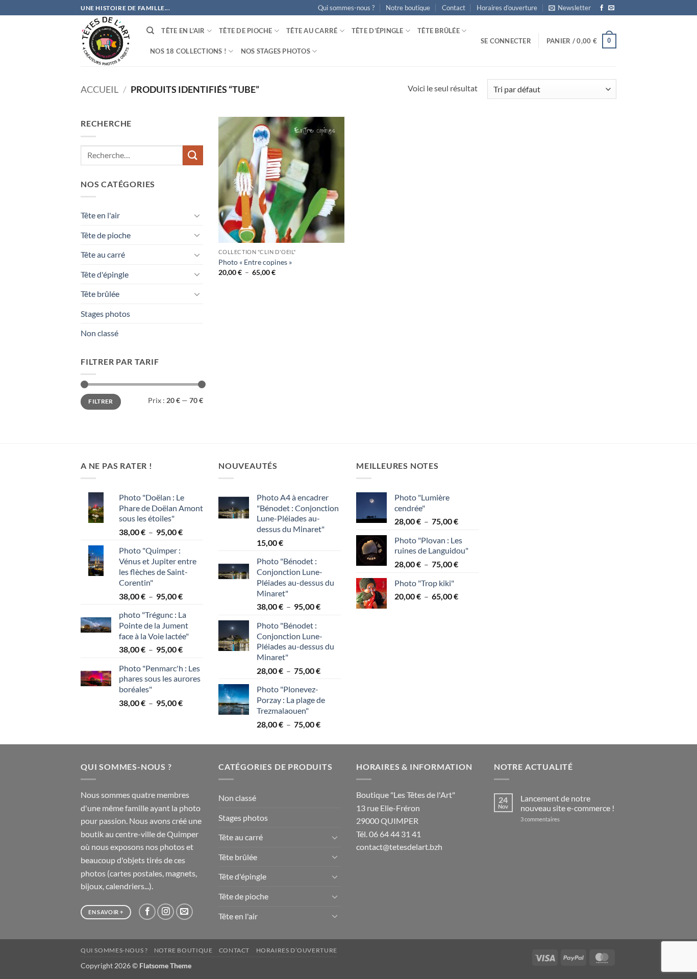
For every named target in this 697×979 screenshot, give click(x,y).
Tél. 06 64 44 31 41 (388, 834)
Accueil (99, 89)
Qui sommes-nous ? (346, 8)
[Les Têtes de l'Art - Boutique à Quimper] (106, 41)
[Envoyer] (193, 155)
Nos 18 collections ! (188, 51)
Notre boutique (408, 8)
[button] (570, 7)
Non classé (99, 333)
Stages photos (105, 313)
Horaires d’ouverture (507, 8)
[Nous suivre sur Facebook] (602, 8)
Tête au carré (311, 31)
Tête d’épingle (378, 31)
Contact (453, 8)
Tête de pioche (245, 31)
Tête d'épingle (105, 274)
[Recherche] (150, 30)
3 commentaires (553, 819)
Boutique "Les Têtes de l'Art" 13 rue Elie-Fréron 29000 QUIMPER (405, 807)
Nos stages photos (275, 51)
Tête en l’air (183, 31)
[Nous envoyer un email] (611, 8)
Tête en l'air (100, 215)
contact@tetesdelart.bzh (399, 846)
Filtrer (100, 401)
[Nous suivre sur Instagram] (165, 911)
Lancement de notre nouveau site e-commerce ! (567, 803)
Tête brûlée (438, 31)
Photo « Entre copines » (255, 262)
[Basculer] (197, 215)
